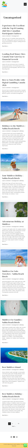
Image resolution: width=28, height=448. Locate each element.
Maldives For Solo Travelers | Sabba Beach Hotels (13, 274)
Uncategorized (15, 36)
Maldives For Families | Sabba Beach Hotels (12, 321)
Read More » (5, 46)
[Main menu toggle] (25, 4)
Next (14, 426)
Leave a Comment (6, 36)
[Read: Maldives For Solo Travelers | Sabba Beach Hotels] (14, 258)
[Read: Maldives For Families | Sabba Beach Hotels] (14, 307)
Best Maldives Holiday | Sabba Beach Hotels (12, 395)
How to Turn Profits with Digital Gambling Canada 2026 (13, 82)
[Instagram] (11, 437)
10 (18, 423)
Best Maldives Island (11, 367)
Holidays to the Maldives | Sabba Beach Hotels (13, 127)
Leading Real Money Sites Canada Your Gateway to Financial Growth (13, 57)
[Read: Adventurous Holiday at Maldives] (14, 209)
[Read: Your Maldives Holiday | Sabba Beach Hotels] (14, 162)
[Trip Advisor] (17, 437)
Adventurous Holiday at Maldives (13, 223)
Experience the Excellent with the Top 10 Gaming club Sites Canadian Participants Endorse (13, 29)
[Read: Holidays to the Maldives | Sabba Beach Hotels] (14, 111)
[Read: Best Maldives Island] (14, 355)
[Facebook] (14, 437)
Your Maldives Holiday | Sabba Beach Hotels (13, 177)
